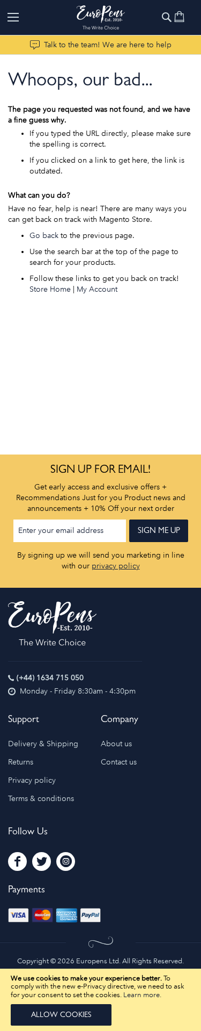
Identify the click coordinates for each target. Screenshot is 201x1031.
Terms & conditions (41, 798)
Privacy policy (32, 780)
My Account (97, 289)
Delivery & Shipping (43, 743)
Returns (20, 762)
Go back (43, 235)
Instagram (65, 861)
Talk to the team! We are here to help (108, 44)
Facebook (17, 861)
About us (116, 743)
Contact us (119, 762)
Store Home (50, 289)
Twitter (41, 861)
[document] (100, 1000)
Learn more (141, 995)
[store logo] (101, 17)
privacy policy (116, 566)
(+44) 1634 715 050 (50, 677)
